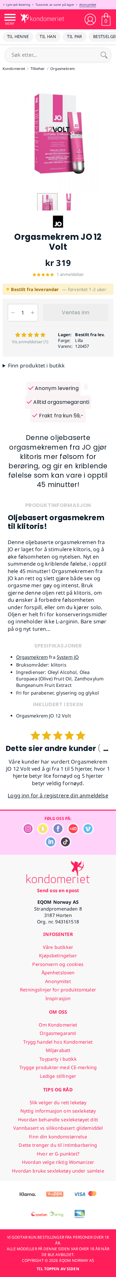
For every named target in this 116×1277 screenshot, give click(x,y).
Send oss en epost (58, 890)
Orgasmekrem (32, 657)
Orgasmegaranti (58, 1033)
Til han (48, 36)
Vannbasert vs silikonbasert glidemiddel (58, 1128)
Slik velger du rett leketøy (58, 1102)
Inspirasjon (58, 998)
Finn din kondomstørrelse (58, 1137)
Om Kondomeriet (58, 1025)
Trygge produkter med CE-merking (58, 1067)
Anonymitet (87, 5)
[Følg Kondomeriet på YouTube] (73, 833)
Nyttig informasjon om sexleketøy (58, 1111)
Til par (74, 36)
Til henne (18, 36)
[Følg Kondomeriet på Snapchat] (43, 833)
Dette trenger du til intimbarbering (58, 1145)
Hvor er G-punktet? (58, 1154)
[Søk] (104, 55)
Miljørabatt (58, 1050)
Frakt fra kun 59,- (60, 415)
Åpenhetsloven (58, 973)
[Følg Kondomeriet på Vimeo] (88, 833)
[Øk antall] (33, 312)
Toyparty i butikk (57, 1059)
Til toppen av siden (58, 1269)
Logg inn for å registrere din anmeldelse (58, 795)
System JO (68, 657)
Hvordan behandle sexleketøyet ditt (58, 1119)
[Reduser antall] (13, 312)
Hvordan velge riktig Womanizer (58, 1162)
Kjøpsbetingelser (58, 955)
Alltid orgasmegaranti (61, 402)
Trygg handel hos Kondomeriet (57, 1042)
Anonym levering (56, 388)
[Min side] (90, 19)
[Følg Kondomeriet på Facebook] (58, 833)
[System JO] (58, 228)
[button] (110, 134)
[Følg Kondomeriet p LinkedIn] (50, 846)
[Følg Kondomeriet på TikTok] (65, 846)
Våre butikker (58, 947)
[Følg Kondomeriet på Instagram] (28, 833)
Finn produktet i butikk (36, 365)
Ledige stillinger (58, 1076)
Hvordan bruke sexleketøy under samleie (58, 1171)
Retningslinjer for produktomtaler (58, 990)
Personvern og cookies (57, 964)
